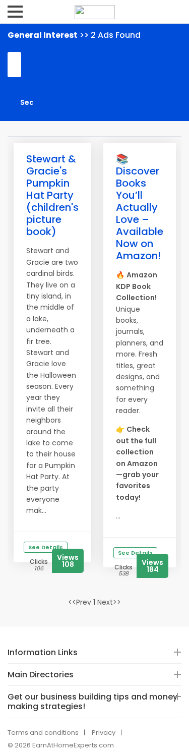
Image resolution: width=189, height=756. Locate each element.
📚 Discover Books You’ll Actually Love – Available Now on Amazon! (139, 207)
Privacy (103, 732)
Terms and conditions (43, 732)
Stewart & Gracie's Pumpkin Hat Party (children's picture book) (52, 195)
